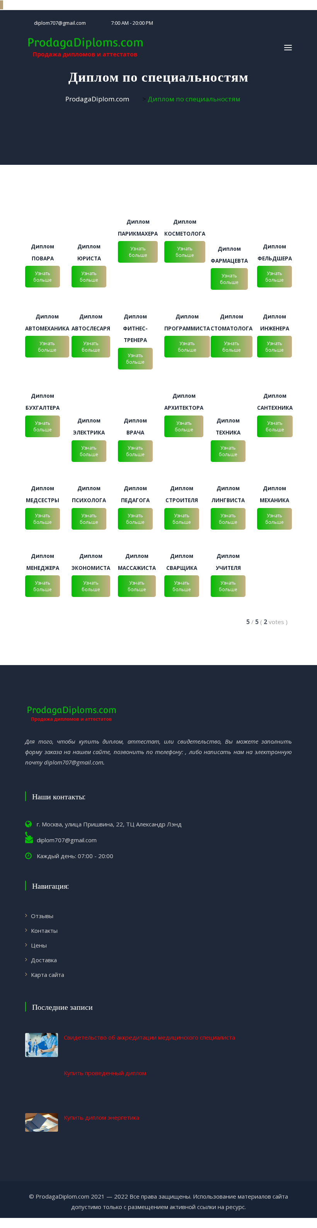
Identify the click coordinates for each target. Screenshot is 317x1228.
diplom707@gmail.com (60, 22)
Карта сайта (47, 974)
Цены (39, 945)
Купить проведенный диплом (105, 1073)
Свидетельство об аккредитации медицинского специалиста (149, 1037)
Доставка (44, 960)
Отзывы (42, 916)
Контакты (44, 930)
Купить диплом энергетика (101, 1117)
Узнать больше (42, 276)
